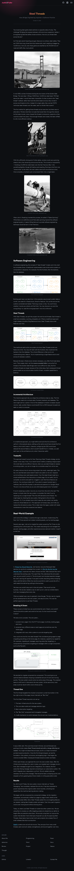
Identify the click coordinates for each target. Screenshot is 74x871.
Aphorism (5, 842)
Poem (52, 838)
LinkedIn (28, 859)
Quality (15, 824)
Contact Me (53, 859)
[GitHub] (63, 2)
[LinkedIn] (67, 2)
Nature (52, 846)
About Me (5, 838)
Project (28, 846)
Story (52, 842)
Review (4, 846)
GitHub (4, 859)
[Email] (71, 2)
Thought (4, 850)
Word (27, 842)
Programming (30, 838)
